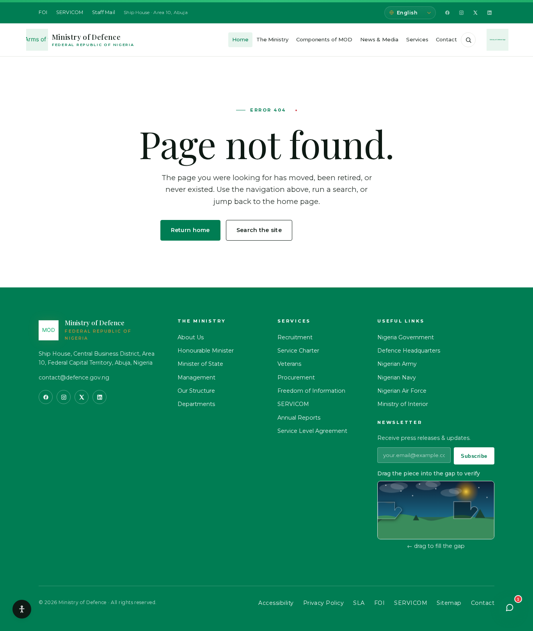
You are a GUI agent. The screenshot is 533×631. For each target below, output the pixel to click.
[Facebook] (447, 13)
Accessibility (275, 602)
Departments (196, 404)
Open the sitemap (335, 230)
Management (196, 377)
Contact (446, 39)
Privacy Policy (323, 602)
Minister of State (200, 363)
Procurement (296, 377)
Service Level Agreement (312, 430)
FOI (43, 12)
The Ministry (272, 39)
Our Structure (196, 390)
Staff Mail (103, 12)
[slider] (390, 510)
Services (417, 39)
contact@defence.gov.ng (74, 377)
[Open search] (468, 39)
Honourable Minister (206, 350)
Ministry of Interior (402, 404)
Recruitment (295, 337)
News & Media (379, 39)
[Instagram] (461, 13)
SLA (358, 602)
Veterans (289, 363)
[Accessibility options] (21, 609)
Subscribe (474, 456)
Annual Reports (298, 417)
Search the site (259, 230)
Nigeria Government (405, 337)
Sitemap (449, 602)
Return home (190, 230)
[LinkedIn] (489, 13)
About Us (191, 337)
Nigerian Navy (396, 377)
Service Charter (298, 350)
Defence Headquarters (408, 350)
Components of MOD (324, 39)
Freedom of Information (311, 390)
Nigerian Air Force (401, 390)
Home (240, 39)
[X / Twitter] (475, 13)
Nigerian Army (397, 363)
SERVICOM (70, 12)
